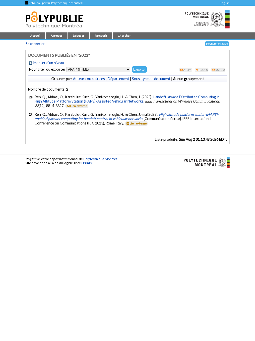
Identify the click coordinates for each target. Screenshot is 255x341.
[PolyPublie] (54, 29)
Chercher (124, 35)
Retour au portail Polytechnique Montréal (54, 2)
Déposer (78, 35)
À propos (57, 35)
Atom (187, 69)
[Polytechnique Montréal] (205, 162)
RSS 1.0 (203, 69)
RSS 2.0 (220, 69)
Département (118, 79)
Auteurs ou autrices (89, 79)
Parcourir (101, 35)
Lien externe (78, 106)
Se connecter (35, 44)
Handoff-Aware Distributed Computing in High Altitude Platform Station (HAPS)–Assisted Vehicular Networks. (127, 99)
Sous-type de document (151, 79)
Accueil (35, 35)
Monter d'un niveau (48, 63)
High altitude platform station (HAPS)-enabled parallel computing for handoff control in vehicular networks (127, 116)
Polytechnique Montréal (100, 159)
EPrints (86, 163)
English (225, 2)
